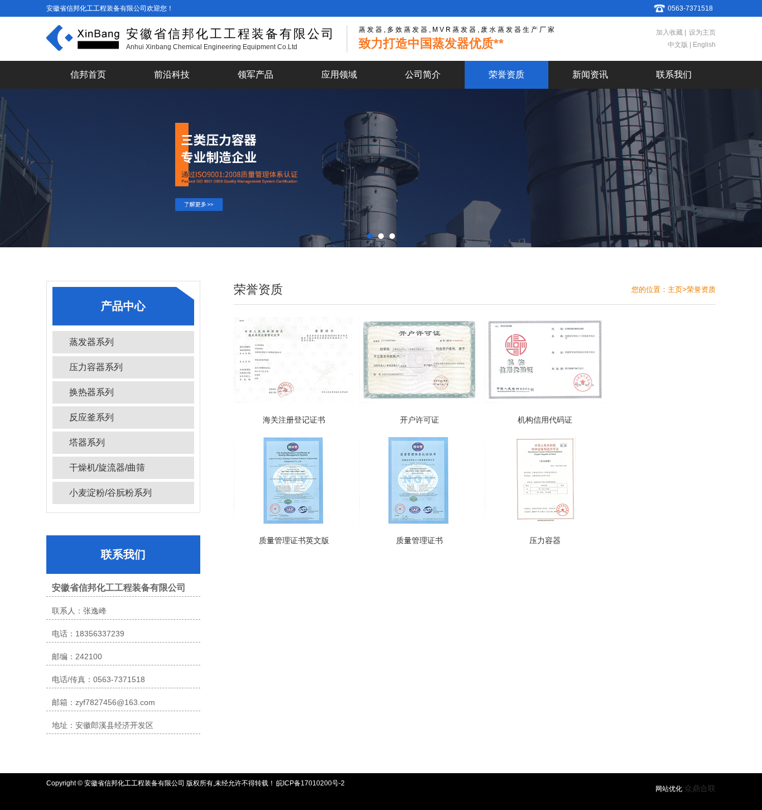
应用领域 (339, 74)
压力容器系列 (96, 367)
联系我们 (674, 74)
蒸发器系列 (91, 342)
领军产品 (255, 74)
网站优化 (668, 789)
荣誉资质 (506, 74)
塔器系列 (87, 442)
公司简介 (423, 74)
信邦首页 (88, 74)
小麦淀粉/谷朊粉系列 (110, 492)
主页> (677, 289)
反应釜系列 (91, 417)
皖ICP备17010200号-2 (310, 783)
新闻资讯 (590, 74)
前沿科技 (172, 74)
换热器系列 (91, 392)
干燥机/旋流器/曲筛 (107, 467)
